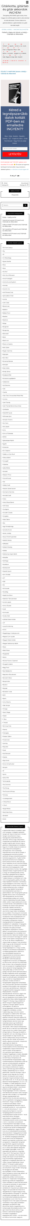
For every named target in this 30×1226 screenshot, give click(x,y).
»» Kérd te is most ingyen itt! (19, 169)
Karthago (5, 561)
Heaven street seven (9, 488)
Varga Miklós (6, 808)
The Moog (5, 788)
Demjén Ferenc (7, 419)
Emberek (5, 447)
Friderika (5, 464)
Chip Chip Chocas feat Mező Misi (12, 395)
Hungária (5, 516)
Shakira (4, 757)
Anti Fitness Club (7, 292)
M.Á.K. (4, 629)
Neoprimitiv (6, 681)
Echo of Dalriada (7, 433)
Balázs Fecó (6, 313)
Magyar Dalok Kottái (21, 29)
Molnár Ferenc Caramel (10, 660)
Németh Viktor (7, 678)
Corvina (4, 399)
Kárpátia (5, 557)
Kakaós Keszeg (7, 547)
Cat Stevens (6, 385)
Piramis (4, 729)
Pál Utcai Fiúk (6, 726)
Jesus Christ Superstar (9, 537)
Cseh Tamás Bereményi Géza (11, 406)
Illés (3, 523)
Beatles (4, 316)
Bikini (4, 337)
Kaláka (4, 550)
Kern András (6, 574)
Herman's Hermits (8, 492)
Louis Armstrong (7, 626)
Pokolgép (5, 733)
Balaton (5, 309)
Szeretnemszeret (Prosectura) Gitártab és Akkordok (13, 221)
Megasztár (5, 654)
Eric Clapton (6, 450)
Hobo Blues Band (8, 502)
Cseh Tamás (6, 402)
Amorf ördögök (7, 278)
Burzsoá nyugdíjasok (9, 378)
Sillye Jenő (5, 760)
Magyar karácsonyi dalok (10, 643)
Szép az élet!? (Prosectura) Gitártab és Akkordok (14, 225)
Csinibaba (5, 409)
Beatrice (5, 320)
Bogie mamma (7, 351)
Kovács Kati (6, 616)
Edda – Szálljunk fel (9, 217)
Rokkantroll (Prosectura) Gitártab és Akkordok (14, 234)
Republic (5, 747)
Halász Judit (6, 485)
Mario (4, 647)
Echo (4, 430)
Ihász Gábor (6, 519)
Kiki (3, 585)
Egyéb (4, 444)
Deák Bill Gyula (7, 413)
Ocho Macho (6, 702)
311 (3, 254)
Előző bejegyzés (5, 184)
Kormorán (5, 612)
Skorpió (4, 767)
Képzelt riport (6, 571)
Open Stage (6, 712)
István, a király (7, 29)
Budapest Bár (6, 375)
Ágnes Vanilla (6, 261)
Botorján (5, 364)
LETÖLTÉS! (15, 154)
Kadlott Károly (7, 540)
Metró (4, 657)
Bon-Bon (5, 358)
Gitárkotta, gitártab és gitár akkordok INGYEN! (15, 9)
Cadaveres (5, 382)
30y (3, 251)
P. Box (4, 719)
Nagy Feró (5, 667)
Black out (5, 340)
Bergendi (5, 327)
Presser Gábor (7, 736)
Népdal (4, 688)
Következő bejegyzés (24, 184)
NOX (4, 695)
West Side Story (7, 812)
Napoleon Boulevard (9, 674)
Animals (5, 285)
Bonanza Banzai (7, 361)
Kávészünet (6, 568)
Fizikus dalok (6, 457)
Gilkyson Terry (6, 475)
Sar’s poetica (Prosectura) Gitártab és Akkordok (14, 230)
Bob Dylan (5, 347)
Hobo (4, 499)
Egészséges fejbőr (8, 440)
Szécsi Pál (5, 777)
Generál (4, 471)
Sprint (4, 774)
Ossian (4, 716)
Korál (4, 609)
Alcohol (4, 271)
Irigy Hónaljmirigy (7, 526)
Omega (4, 709)
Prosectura (5, 740)
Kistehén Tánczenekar (9, 598)
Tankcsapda (6, 781)
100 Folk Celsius (7, 247)
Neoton (4, 685)
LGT (3, 623)
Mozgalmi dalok (7, 664)
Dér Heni (5, 423)
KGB (3, 581)
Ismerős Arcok (7, 530)
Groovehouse (6, 478)
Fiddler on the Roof (8, 454)
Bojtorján (5, 354)
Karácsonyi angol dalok (9, 554)
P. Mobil (5, 722)
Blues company (7, 344)
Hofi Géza (5, 506)
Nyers (4, 698)
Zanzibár (5, 815)
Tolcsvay (5, 795)
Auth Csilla (5, 302)
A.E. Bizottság (6, 258)
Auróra (4, 299)
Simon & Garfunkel (8, 764)
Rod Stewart (6, 753)
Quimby (5, 743)
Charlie (4, 392)
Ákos (4, 265)
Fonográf (5, 461)
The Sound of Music (8, 791)
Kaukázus (5, 564)
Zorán (4, 819)
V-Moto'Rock (6, 802)
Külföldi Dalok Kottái (8, 619)
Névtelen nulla (7, 691)
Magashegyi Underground (10, 633)
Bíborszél (5, 333)
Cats (3, 389)
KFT (3, 578)
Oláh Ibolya (6, 705)
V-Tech (4, 805)
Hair (3, 481)
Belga (4, 323)
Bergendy (5, 330)
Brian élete (6, 368)
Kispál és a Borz (7, 595)
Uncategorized (7, 798)
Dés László (5, 426)
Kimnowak (5, 588)
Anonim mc (6, 289)
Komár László (6, 602)
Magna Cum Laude (8, 636)
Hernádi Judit (6, 495)
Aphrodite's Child (7, 296)
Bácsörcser (6, 306)
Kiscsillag (5, 592)
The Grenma (6, 784)
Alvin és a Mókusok (8, 275)
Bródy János (6, 371)
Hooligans (5, 509)
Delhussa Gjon (7, 416)
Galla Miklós (6, 468)
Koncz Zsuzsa (6, 605)
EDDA (4, 437)
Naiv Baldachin (7, 671)
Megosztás (15, 195)
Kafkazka (5, 543)
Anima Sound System (9, 282)
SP (3, 771)
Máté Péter (6, 650)
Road (4, 750)
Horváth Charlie (7, 512)
